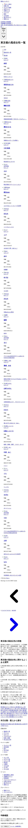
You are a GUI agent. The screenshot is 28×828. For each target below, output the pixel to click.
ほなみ (6, 213)
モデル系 (6, 765)
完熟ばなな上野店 (9, 312)
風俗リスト (7, 790)
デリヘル (6, 733)
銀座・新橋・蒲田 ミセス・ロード (14, 444)
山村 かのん (8, 388)
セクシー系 (7, 761)
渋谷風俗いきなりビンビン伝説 (12, 575)
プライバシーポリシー (10, 779)
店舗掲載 (8, 21)
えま (5, 171)
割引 (5, 14)
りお (5, 518)
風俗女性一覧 (7, 52)
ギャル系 (6, 769)
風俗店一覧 (7, 731)
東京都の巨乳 (16, 712)
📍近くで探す (8, 4)
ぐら (5, 473)
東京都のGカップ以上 (15, 713)
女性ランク (7, 9)
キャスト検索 (7, 7)
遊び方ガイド (7, 17)
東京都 (5, 55)
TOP (5, 49)
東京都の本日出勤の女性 (7, 724)
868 (13, 610)
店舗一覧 (6, 6)
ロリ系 (5, 767)
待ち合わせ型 (7, 739)
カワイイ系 (7, 759)
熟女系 (5, 762)
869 (15, 610)
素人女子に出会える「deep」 (12, 423)
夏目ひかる (7, 127)
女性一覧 (3, 25)
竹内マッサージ (8, 76)
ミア (5, 235)
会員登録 (3, 21)
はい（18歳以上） (5, 826)
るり (5, 342)
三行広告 (6, 15)
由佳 (5, 63)
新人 (12, 25)
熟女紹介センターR (9, 161)
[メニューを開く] (11, 23)
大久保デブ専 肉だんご (10, 248)
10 (10, 610)
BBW (5, 333)
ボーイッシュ (7, 508)
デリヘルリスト (8, 792)
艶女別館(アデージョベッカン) (12, 184)
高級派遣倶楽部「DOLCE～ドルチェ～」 (15, 119)
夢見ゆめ (7, 192)
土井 (5, 540)
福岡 (5, 320)
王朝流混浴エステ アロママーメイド (14, 402)
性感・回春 (7, 738)
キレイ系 (6, 757)
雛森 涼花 (7, 105)
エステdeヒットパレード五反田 (12, 205)
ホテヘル (6, 734)
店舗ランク (7, 10)
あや (5, 256)
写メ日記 (16, 25)
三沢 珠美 (7, 148)
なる (5, 562)
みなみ (6, 298)
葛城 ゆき (7, 365)
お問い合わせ (7, 781)
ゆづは (6, 277)
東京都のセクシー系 (13, 708)
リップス (6, 487)
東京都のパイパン (16, 716)
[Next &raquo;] (14, 637)
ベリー (5, 465)
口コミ (21, 25)
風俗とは (6, 19)
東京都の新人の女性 (20, 724)
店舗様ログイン (8, 776)
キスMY (6, 291)
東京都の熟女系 (15, 710)
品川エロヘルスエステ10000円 (12, 554)
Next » (7, 578)
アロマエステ (7, 736)
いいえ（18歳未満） (16, 826)
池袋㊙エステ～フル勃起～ (11, 140)
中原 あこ (7, 452)
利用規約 (6, 778)
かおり (6, 410)
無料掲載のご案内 (9, 774)
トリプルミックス (9, 227)
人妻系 (5, 764)
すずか (6, 495)
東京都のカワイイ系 (8, 707)
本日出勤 (8, 25)
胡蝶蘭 (5, 269)
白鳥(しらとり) (9, 431)
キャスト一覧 (7, 745)
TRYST (6, 98)
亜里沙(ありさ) (9, 84)
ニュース (6, 12)
